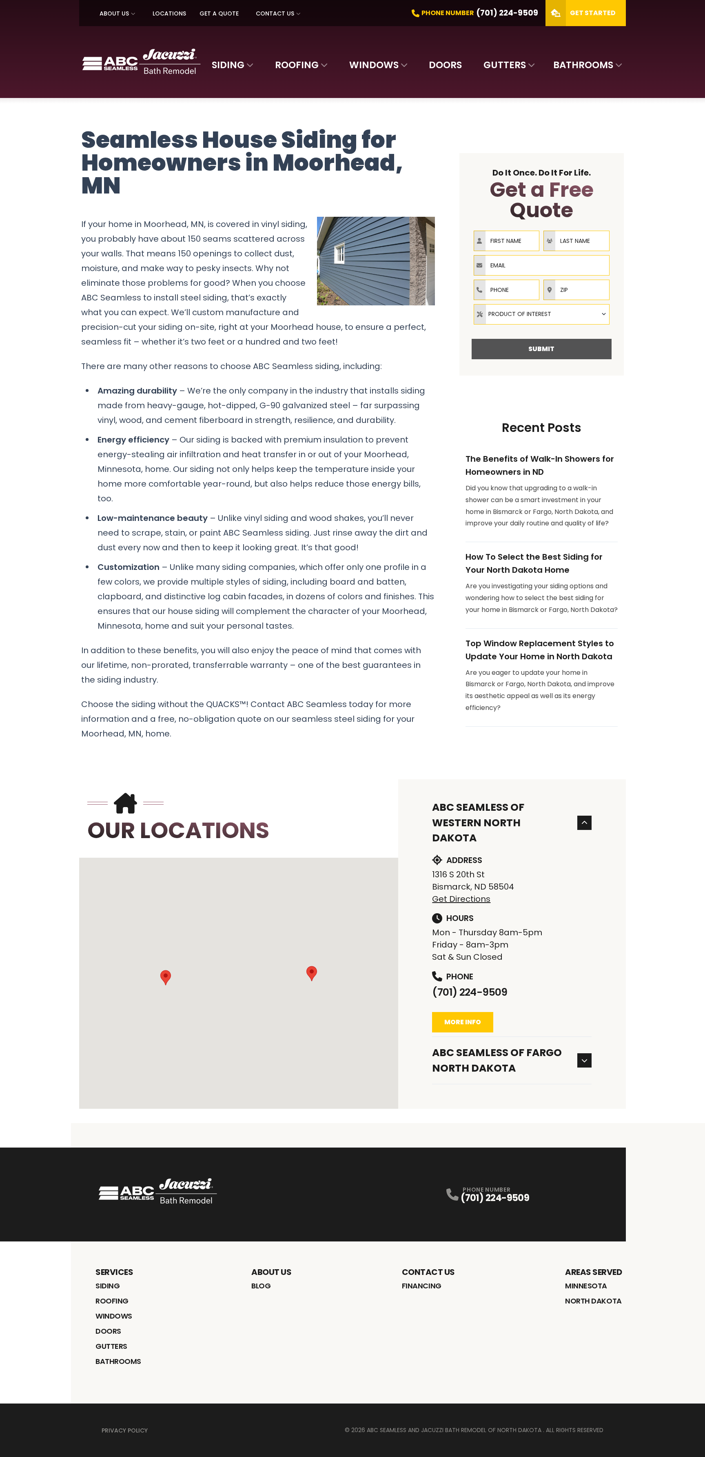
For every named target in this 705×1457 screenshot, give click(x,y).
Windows (374, 64)
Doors (445, 64)
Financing (421, 1286)
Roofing (297, 64)
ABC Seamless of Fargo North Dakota (497, 1060)
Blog (260, 1286)
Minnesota (586, 1286)
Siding (228, 64)
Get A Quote (219, 13)
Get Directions (461, 899)
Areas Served (593, 1272)
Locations (169, 13)
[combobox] (542, 314)
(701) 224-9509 (469, 992)
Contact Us (275, 13)
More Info (462, 1022)
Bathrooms (583, 64)
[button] (165, 977)
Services (114, 1272)
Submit (541, 349)
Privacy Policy (125, 1430)
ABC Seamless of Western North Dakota (478, 822)
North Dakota (593, 1301)
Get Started (593, 13)
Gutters (504, 64)
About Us (114, 13)
